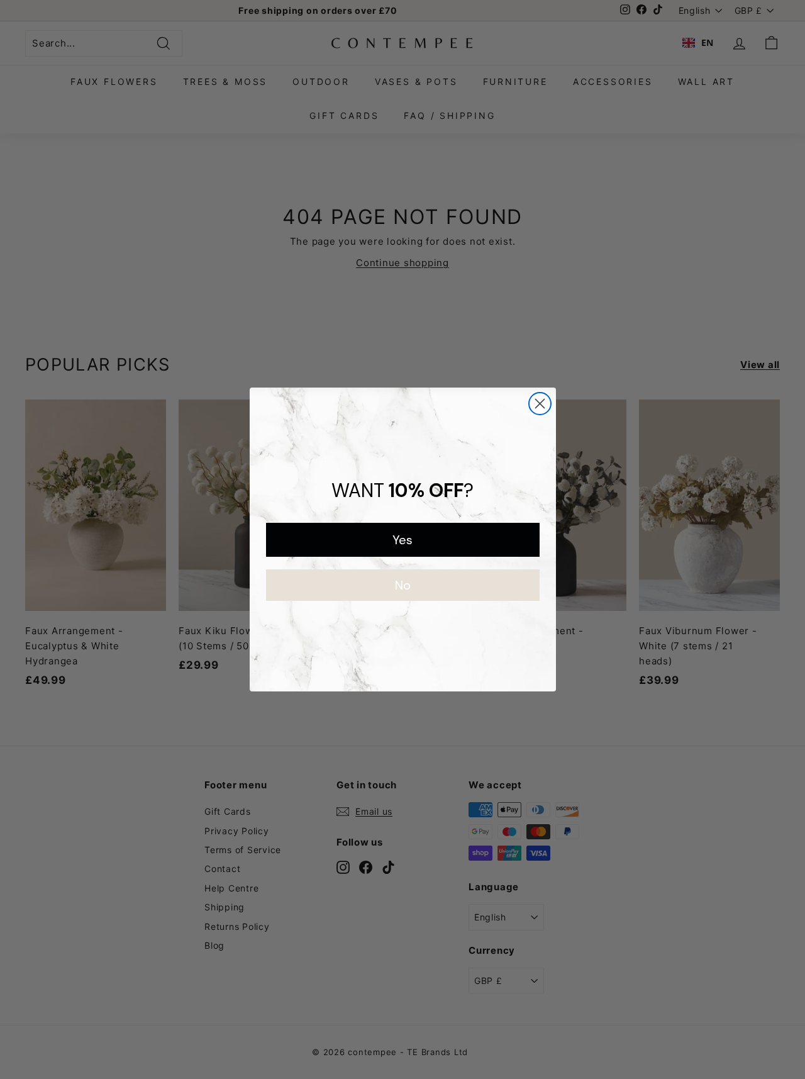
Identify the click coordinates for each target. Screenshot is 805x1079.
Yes (402, 540)
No (403, 585)
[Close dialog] (540, 404)
